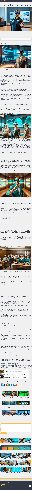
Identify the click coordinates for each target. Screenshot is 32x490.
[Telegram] (13, 385)
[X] (4, 385)
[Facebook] (1, 385)
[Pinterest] (6, 385)
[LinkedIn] (11, 385)
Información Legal (3, 484)
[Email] (15, 385)
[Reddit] (16, 385)
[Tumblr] (10, 385)
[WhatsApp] (8, 385)
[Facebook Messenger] (3, 385)
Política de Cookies (3, 486)
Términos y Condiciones (3, 485)
